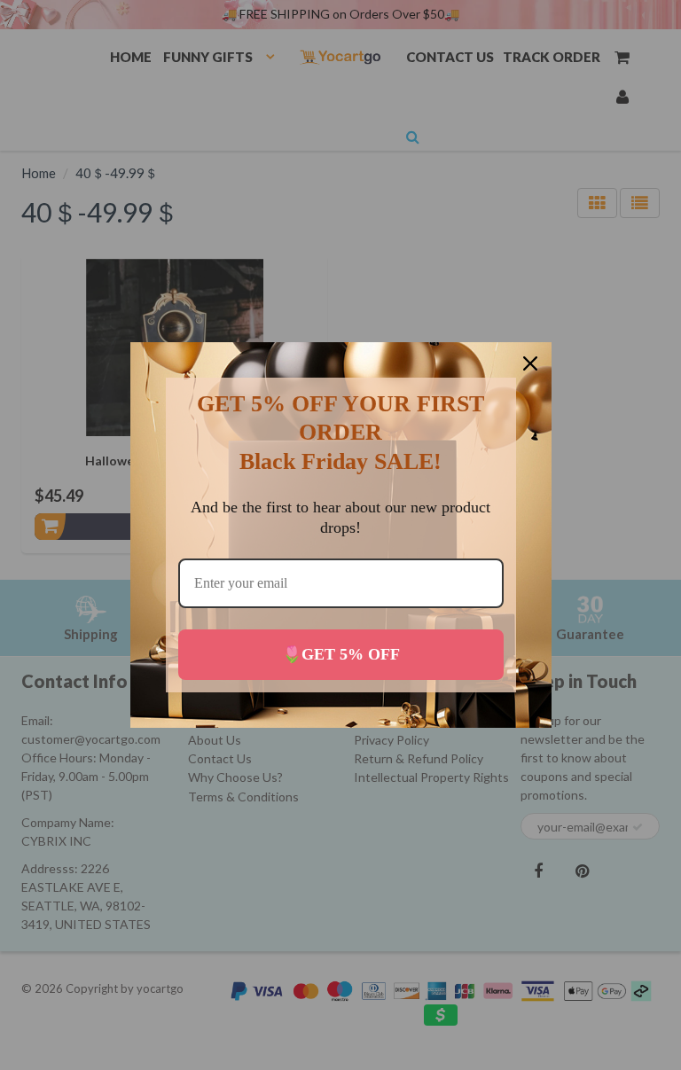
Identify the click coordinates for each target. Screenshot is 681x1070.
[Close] (530, 363)
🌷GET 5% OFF (341, 654)
